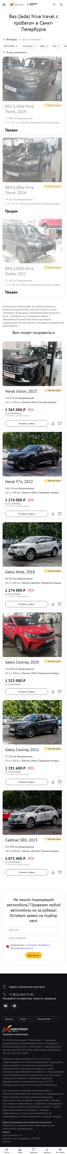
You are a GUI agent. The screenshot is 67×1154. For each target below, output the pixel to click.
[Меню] (4, 4)
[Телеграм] (14, 1006)
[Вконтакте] (5, 1006)
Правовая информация (15, 1034)
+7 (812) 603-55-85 (21, 994)
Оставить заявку (27, 423)
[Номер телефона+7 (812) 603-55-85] (61, 4)
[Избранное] (54, 4)
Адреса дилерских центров (27, 986)
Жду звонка (33, 955)
